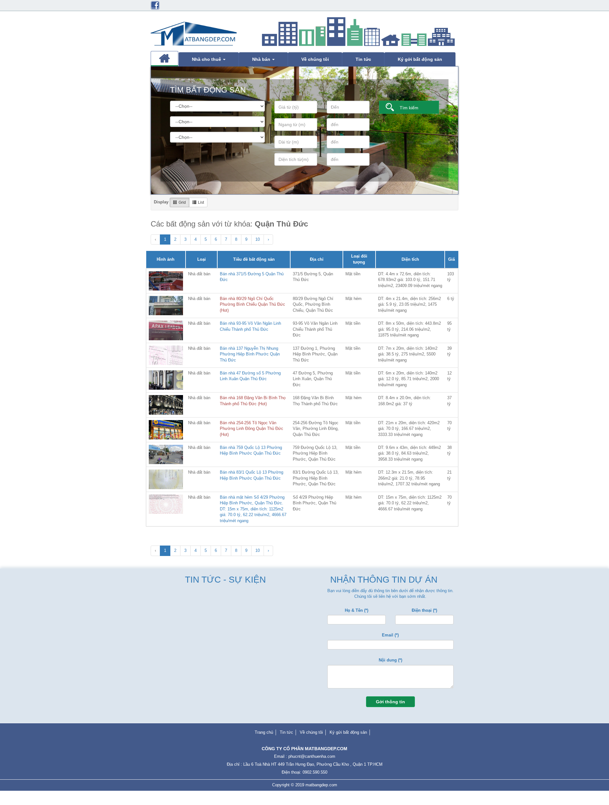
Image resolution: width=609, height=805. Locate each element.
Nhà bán (262, 59)
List (201, 202)
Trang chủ (264, 732)
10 (257, 239)
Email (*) (390, 635)
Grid (182, 202)
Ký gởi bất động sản (420, 59)
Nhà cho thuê (207, 59)
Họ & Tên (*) (356, 610)
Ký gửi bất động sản (348, 732)
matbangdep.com (321, 785)
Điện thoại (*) (424, 610)
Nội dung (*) (390, 660)
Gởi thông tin (390, 701)
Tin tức (363, 59)
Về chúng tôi (315, 59)
